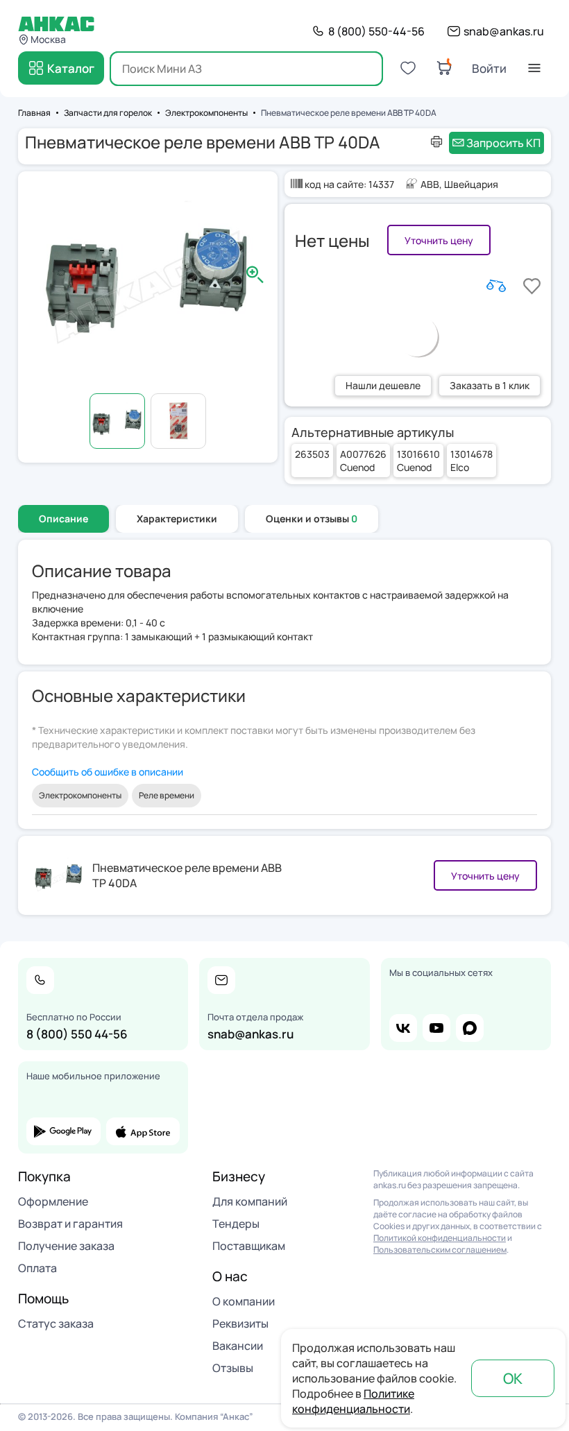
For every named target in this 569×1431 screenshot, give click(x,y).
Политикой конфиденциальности (439, 1238)
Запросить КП (503, 143)
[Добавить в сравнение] (496, 286)
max (470, 1028)
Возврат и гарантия (70, 1223)
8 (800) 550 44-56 (77, 1034)
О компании (243, 1301)
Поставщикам (248, 1245)
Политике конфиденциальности (353, 1401)
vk (403, 1028)
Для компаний (249, 1201)
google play (63, 1131)
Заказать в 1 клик (489, 385)
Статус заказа (56, 1323)
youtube (436, 1028)
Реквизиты (240, 1323)
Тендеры (236, 1223)
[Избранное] (408, 68)
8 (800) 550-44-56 (376, 31)
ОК (513, 1378)
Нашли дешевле (383, 385)
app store (143, 1131)
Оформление (53, 1201)
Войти (489, 68)
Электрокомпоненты (80, 795)
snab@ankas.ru (504, 31)
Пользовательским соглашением (440, 1250)
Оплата (37, 1268)
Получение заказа (66, 1245)
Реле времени (166, 795)
